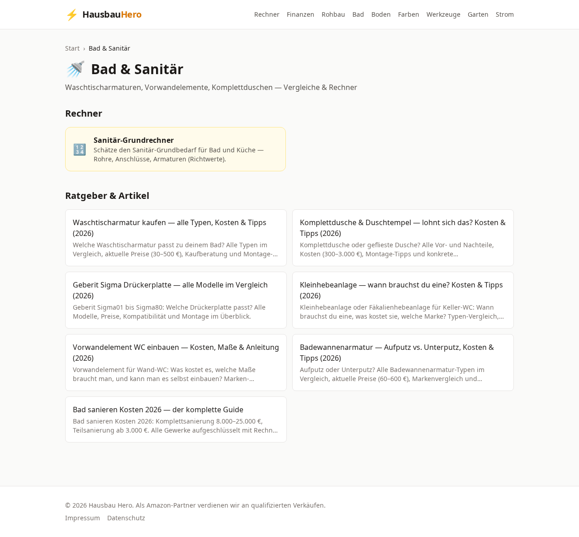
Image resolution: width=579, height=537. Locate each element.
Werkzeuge (443, 14)
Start (72, 48)
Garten (478, 14)
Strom (505, 14)
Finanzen (300, 14)
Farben (408, 14)
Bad (358, 14)
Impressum (82, 517)
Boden (381, 14)
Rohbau (333, 14)
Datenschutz (126, 517)
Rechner (267, 14)
